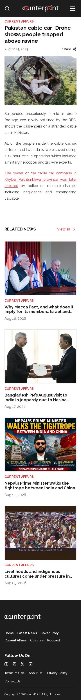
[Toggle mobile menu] (72, 9)
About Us (35, 673)
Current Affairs (15, 640)
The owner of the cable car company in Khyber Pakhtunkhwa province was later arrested (40, 179)
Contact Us (12, 681)
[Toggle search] (7, 8)
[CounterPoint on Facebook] (6, 664)
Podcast (53, 640)
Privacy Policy (57, 673)
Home (9, 633)
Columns (37, 640)
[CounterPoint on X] (22, 664)
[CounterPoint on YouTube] (30, 664)
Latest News (27, 633)
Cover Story (49, 633)
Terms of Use (14, 673)
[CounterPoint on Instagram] (14, 664)
